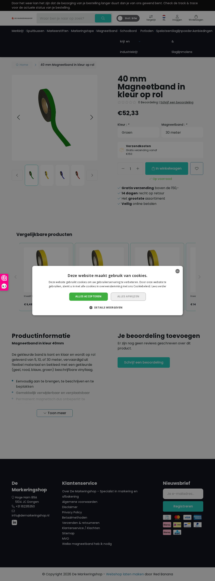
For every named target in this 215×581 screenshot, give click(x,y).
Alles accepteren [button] (88, 296)
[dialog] (107, 290)
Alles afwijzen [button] (128, 296)
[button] (107, 307)
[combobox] (177, 271)
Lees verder (159, 286)
